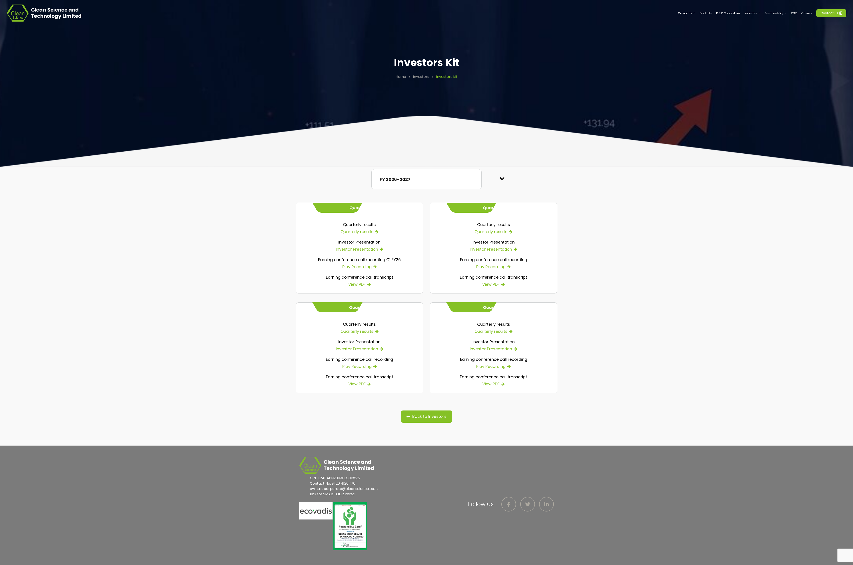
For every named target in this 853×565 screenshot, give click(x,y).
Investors (751, 13)
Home (401, 76)
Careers (806, 13)
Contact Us (830, 13)
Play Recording (357, 267)
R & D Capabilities (728, 13)
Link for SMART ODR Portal (332, 494)
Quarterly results (357, 231)
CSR (794, 13)
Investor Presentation (357, 249)
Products (706, 13)
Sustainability (774, 13)
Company (685, 13)
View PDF (357, 284)
